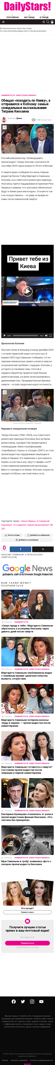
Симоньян (19, 555)
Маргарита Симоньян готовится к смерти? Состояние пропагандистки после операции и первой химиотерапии (26, 769)
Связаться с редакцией (19, 1060)
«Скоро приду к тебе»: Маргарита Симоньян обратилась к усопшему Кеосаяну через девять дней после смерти (27, 628)
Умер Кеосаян (10, 557)
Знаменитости (21, 622)
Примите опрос (27, 912)
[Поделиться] (20, 549)
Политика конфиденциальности (41, 1060)
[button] (27, 291)
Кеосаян (7, 555)
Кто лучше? (27, 908)
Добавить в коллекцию (28, 540)
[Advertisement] (27, 62)
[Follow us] (43, 21)
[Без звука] (46, 335)
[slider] (25, 335)
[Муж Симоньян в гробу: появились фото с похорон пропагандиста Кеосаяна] (27, 840)
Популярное (13, 17)
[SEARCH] (47, 21)
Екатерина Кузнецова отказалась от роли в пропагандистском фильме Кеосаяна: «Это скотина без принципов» (27, 817)
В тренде (44, 17)
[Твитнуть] (43, 549)
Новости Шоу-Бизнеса (39, 669)
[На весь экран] (50, 335)
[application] (27, 291)
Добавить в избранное (40, 535)
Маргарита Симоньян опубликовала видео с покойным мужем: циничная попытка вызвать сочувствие (26, 675)
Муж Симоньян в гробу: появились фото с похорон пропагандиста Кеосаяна (26, 863)
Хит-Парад (29, 17)
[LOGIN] (52, 21)
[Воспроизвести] (4, 335)
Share (5, 127)
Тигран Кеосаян (34, 555)
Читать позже (14, 535)
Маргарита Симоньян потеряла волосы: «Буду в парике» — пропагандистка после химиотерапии (26, 722)
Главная (5, 1060)
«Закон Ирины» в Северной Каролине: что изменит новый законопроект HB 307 (27, 525)
